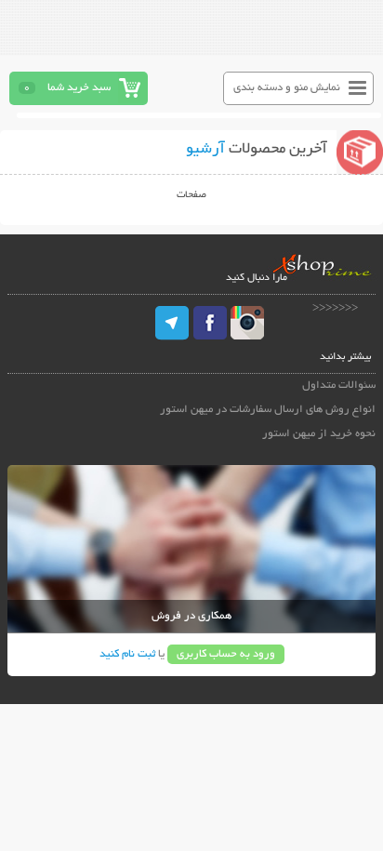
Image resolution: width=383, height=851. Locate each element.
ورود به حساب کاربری (226, 654)
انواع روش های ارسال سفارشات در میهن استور (268, 410)
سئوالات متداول (339, 385)
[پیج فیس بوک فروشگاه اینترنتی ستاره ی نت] (210, 322)
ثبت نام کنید (127, 654)
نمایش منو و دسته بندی (286, 88)
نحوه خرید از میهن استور (319, 434)
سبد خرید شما (79, 88)
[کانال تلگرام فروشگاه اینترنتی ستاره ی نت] (173, 322)
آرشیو (205, 149)
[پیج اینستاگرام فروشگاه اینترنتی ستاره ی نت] (247, 322)
